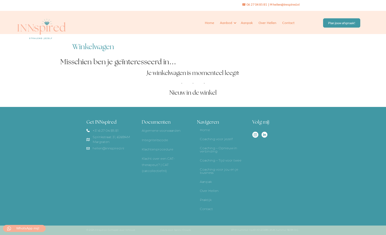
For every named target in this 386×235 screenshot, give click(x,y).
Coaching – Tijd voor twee (220, 160)
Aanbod (226, 23)
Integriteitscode (155, 140)
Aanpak (247, 23)
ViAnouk (130, 229)
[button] (235, 23)
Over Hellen (267, 23)
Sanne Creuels (182, 229)
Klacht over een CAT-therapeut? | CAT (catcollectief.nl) (158, 165)
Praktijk (205, 200)
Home (209, 23)
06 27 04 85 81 (257, 4)
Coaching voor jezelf (216, 139)
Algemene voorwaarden (161, 131)
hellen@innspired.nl (286, 4)
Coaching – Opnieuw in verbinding (218, 149)
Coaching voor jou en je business (219, 171)
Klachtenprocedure (157, 149)
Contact (288, 23)
